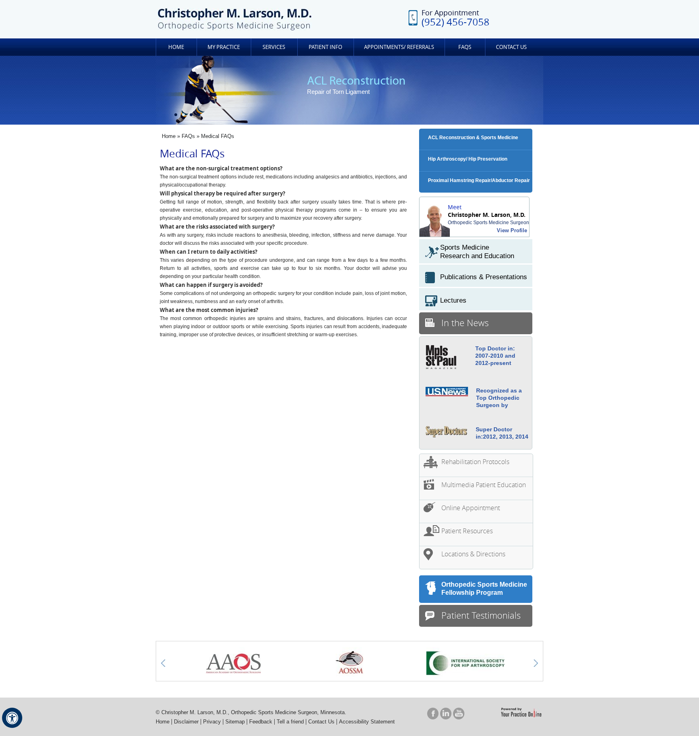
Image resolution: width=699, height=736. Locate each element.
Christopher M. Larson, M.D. (486, 214)
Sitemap (235, 722)
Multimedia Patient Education (483, 484)
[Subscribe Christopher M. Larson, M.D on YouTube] (458, 713)
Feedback (260, 722)
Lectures (453, 300)
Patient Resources (467, 530)
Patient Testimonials (481, 615)
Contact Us (511, 47)
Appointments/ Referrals (399, 47)
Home (176, 47)
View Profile (512, 230)
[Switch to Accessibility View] (12, 718)
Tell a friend (290, 722)
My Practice (224, 47)
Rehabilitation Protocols (475, 461)
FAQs (464, 47)
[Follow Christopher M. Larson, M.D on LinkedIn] (445, 713)
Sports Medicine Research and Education (477, 252)
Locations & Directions (473, 553)
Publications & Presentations (483, 277)
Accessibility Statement (367, 722)
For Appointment (455, 18)
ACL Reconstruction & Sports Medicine (473, 137)
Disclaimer (186, 722)
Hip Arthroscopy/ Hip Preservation (467, 159)
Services (274, 47)
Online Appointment (470, 507)
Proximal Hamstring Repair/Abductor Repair (479, 180)
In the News (465, 323)
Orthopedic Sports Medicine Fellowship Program (484, 588)
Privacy (212, 722)
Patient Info (325, 47)
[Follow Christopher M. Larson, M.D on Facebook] (432, 713)
